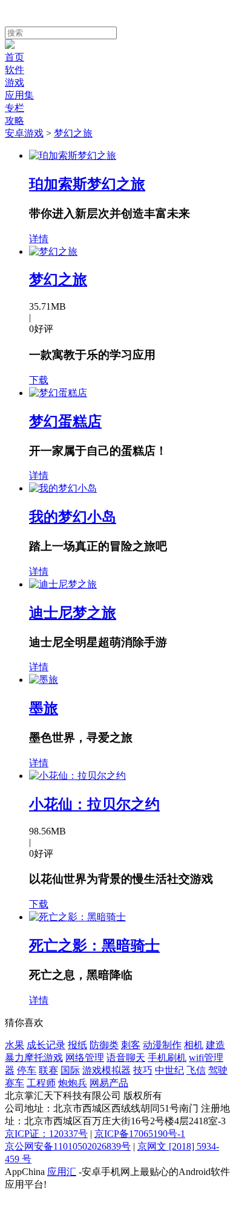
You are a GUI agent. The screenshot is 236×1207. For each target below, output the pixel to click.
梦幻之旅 (73, 133)
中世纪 (169, 1070)
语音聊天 (126, 1057)
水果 (14, 1045)
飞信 (196, 1070)
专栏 (14, 108)
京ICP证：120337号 (46, 1134)
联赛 (48, 1070)
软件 (14, 70)
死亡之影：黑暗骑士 (94, 945)
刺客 (130, 1045)
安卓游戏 (24, 133)
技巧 (142, 1070)
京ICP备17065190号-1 (139, 1134)
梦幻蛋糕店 (65, 421)
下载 (38, 380)
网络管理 (84, 1057)
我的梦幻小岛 (72, 517)
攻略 (14, 120)
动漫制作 (162, 1045)
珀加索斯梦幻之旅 (87, 184)
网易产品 (109, 1083)
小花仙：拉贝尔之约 (94, 804)
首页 (14, 57)
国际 (70, 1070)
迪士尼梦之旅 (72, 613)
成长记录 (46, 1045)
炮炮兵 (72, 1083)
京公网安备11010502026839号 (68, 1146)
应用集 (19, 95)
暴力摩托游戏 (34, 1057)
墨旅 (43, 708)
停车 (26, 1070)
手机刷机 (167, 1057)
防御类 (104, 1045)
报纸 (77, 1045)
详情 (38, 239)
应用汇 (61, 1172)
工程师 (41, 1083)
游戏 (14, 82)
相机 (193, 1045)
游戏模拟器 (106, 1070)
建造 (215, 1045)
